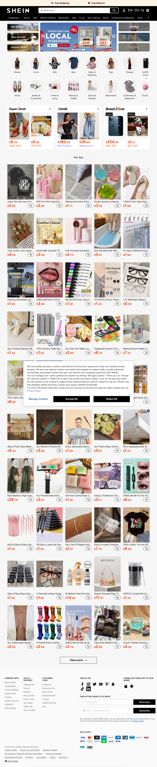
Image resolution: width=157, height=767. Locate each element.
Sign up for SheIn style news (95, 697)
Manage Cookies (50, 750)
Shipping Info (28, 685)
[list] (100, 686)
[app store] (126, 688)
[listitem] (20, 186)
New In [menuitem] (27, 17)
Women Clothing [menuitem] (48, 17)
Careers (8, 697)
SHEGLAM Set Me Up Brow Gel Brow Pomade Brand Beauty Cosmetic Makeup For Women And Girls (78, 642)
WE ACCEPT (85, 732)
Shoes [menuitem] (106, 17)
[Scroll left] (144, 18)
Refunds (27, 692)
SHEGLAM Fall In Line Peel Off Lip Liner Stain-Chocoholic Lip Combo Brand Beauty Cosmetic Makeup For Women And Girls (49, 299)
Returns (26, 688)
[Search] (114, 10)
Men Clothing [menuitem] (94, 17)
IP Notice (29, 757)
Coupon (45, 699)
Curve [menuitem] (82, 17)
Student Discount (12, 701)
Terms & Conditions (54, 754)
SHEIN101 (9, 704)
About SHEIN (10, 682)
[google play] (132, 688)
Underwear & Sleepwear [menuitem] (123, 17)
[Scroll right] (148, 18)
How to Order (28, 696)
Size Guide (28, 703)
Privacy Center (11, 750)
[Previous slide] (43, 36)
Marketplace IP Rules (13, 757)
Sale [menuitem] (35, 17)
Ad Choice (63, 757)
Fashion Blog (10, 708)
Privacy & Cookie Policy (139, 719)
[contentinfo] (117, 739)
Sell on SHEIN (29, 710)
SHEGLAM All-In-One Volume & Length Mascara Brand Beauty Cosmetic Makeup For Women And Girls (136, 495)
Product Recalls (49, 696)
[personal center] (124, 10)
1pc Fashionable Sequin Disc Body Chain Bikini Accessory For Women (20, 642)
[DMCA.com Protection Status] (89, 747)
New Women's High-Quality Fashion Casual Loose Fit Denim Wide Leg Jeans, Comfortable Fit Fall (20, 495)
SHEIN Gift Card (49, 703)
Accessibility (41, 757)
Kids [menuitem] (74, 17)
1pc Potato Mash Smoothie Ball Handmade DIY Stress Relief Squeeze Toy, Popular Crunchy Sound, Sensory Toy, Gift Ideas (107, 446)
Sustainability (10, 686)
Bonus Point (47, 692)
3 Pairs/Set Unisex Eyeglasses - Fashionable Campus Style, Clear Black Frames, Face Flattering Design (49, 593)
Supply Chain (10, 693)
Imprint (53, 757)
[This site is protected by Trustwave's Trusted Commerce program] (82, 747)
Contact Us (47, 685)
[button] (142, 10)
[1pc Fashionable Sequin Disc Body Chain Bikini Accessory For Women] (20, 623)
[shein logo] (18, 10)
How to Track (28, 699)
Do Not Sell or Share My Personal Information (23, 754)
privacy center (138, 721)
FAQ (44, 707)
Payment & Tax (48, 688)
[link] (39, 3)
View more (77, 660)
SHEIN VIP (28, 707)
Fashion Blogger (11, 690)
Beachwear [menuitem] (64, 17)
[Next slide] (114, 36)
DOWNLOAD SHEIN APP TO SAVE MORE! (138, 679)
